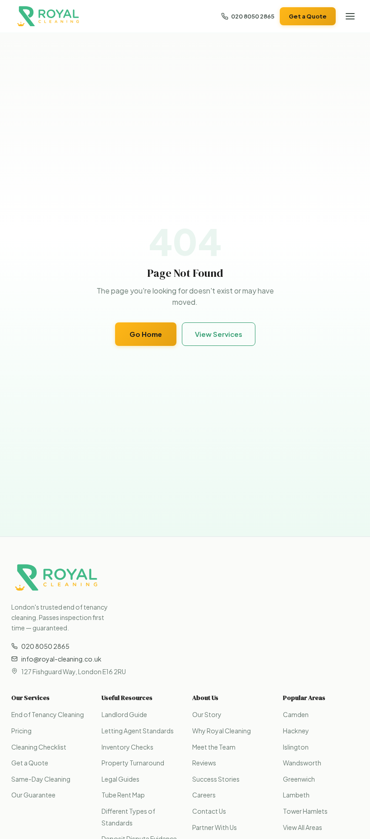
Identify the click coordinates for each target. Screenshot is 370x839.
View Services (218, 334)
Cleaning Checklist (38, 747)
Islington (296, 747)
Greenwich (299, 779)
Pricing (21, 731)
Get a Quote (308, 16)
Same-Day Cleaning (40, 779)
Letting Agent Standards (138, 731)
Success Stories (216, 779)
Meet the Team (214, 747)
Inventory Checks (127, 747)
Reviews (204, 763)
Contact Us (209, 811)
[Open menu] (350, 16)
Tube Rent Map (123, 795)
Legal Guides (120, 779)
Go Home (146, 334)
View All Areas (302, 827)
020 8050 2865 (252, 16)
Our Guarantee (33, 795)
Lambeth (296, 795)
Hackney (296, 731)
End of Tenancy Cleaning (47, 714)
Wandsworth (302, 763)
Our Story (207, 714)
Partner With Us (214, 827)
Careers (204, 795)
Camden (296, 714)
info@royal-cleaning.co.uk (61, 659)
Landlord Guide (124, 714)
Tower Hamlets (305, 811)
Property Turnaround (133, 763)
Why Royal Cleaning (221, 731)
